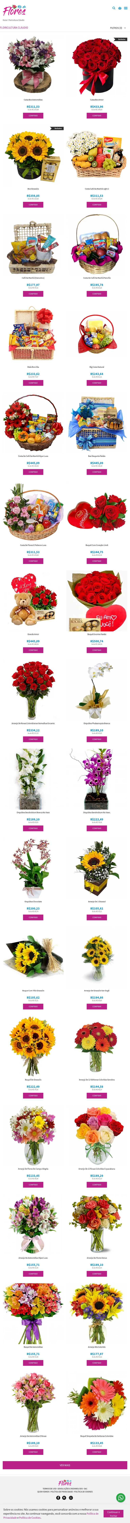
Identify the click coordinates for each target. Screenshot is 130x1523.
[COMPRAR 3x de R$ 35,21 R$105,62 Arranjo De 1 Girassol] (96, 868)
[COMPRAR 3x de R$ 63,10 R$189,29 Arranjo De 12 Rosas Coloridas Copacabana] (96, 1135)
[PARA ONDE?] (114, 8)
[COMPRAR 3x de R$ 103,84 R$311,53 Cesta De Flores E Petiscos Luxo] (33, 511)
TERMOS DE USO (49, 1488)
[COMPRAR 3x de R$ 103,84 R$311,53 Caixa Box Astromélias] (33, 66)
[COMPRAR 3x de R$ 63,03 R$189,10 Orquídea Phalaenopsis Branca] (96, 690)
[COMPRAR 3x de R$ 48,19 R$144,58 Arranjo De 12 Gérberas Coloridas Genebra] (96, 1046)
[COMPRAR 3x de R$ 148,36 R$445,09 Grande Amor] (33, 601)
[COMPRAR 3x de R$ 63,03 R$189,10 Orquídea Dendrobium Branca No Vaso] (33, 779)
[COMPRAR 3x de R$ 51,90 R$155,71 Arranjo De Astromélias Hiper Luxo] (33, 1224)
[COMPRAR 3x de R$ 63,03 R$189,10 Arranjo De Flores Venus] (96, 1224)
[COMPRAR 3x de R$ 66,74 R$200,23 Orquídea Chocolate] (33, 868)
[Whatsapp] (71, 1499)
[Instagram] (64, 1499)
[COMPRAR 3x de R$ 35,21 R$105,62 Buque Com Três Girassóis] (33, 957)
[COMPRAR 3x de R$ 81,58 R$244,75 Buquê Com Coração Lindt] (96, 511)
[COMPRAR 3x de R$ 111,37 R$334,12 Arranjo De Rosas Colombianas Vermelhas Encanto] (33, 690)
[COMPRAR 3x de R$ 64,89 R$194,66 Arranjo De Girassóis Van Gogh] (96, 957)
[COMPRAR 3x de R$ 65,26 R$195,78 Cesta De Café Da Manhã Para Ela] (96, 244)
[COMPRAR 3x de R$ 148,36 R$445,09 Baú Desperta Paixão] (96, 422)
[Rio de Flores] (65, 1483)
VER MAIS (65, 1465)
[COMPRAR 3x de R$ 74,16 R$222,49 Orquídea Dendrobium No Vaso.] (96, 779)
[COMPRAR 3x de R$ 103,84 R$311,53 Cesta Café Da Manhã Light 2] (96, 155)
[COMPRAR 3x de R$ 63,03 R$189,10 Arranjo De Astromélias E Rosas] (33, 1402)
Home (5, 20)
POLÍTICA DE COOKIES (83, 1491)
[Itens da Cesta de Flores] (120, 8)
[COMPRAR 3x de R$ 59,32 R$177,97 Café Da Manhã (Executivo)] (33, 244)
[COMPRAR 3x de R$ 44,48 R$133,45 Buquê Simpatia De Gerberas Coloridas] (96, 1402)
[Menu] (125, 8)
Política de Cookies (30, 1517)
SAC (85, 1488)
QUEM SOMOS (43, 1491)
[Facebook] (58, 1499)
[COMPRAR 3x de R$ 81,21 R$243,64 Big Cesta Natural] (96, 333)
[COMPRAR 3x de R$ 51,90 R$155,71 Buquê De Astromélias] (33, 1313)
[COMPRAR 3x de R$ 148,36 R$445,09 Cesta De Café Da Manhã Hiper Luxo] (33, 422)
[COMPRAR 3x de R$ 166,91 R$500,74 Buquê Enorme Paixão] (96, 601)
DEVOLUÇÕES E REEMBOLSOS (70, 1488)
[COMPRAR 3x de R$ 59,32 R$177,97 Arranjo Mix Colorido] (96, 1313)
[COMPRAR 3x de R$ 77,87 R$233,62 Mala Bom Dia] (33, 333)
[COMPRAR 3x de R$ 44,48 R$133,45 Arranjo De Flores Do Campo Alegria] (33, 1135)
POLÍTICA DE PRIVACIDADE (62, 1491)
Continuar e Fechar (113, 1513)
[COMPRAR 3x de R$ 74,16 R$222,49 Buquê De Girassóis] (33, 1046)
